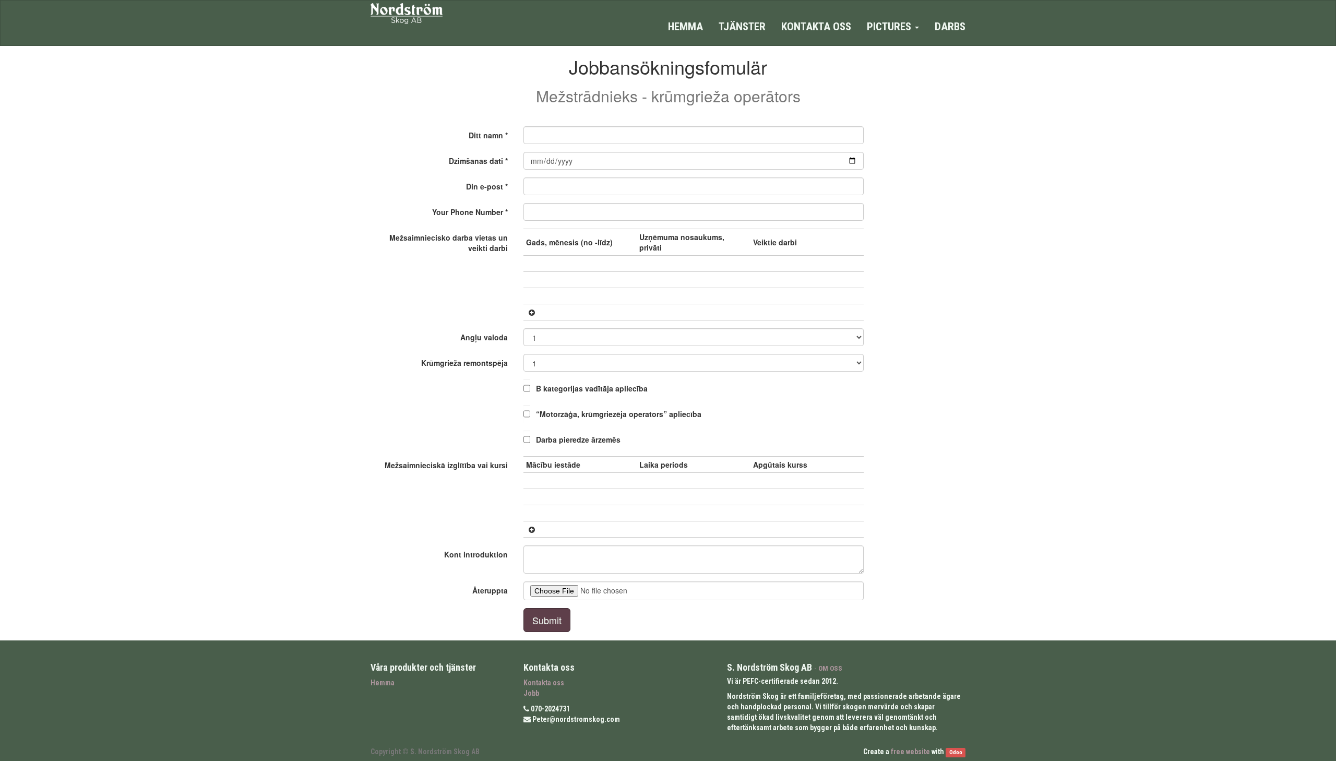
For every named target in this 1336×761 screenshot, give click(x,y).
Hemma (383, 683)
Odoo (955, 752)
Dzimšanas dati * (478, 161)
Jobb (531, 693)
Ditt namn (486, 135)
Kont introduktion (476, 554)
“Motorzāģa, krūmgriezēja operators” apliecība (618, 414)
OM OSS (830, 668)
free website (910, 751)
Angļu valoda (484, 337)
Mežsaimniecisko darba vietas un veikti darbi (448, 242)
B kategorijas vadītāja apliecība (592, 388)
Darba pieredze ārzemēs (578, 439)
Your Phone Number (467, 212)
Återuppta (490, 590)
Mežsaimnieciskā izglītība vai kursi (446, 465)
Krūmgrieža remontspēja (464, 363)
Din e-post (484, 186)
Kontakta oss (543, 683)
